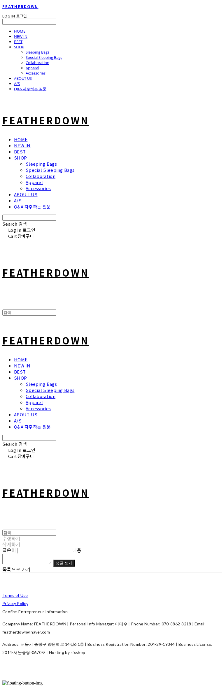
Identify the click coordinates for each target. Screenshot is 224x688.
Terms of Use (15, 595)
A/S (17, 83)
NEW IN (20, 36)
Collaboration (37, 62)
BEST (18, 41)
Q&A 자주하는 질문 (30, 88)
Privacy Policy (15, 603)
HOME (19, 31)
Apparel (32, 67)
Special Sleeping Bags (44, 57)
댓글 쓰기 (64, 562)
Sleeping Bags (37, 52)
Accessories (36, 73)
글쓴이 (9, 550)
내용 (76, 550)
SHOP (19, 46)
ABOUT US (23, 78)
